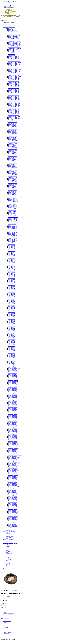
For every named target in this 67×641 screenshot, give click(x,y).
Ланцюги (8, 551)
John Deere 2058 (11, 281)
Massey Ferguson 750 (12, 478)
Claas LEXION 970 (12, 193)
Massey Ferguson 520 (12, 422)
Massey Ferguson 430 (12, 412)
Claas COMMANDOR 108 (14, 35)
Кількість (3, 603)
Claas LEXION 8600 (12, 184)
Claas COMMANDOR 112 (14, 36)
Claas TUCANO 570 (12, 240)
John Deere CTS (11, 362)
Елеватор (8, 563)
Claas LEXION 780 (12, 181)
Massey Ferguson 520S (13, 423)
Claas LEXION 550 (12, 149)
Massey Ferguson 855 (12, 500)
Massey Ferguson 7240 (13, 444)
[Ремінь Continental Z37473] (10, 586)
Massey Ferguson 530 (12, 425)
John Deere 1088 (11, 255)
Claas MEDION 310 (12, 198)
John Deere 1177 (11, 272)
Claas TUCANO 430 (12, 231)
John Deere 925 (11, 314)
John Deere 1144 (11, 259)
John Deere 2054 (11, 279)
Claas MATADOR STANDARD (15, 197)
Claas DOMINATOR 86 (13, 110)
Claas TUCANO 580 (12, 241)
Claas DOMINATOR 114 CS (14, 66)
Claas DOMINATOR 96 (13, 113)
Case (7, 534)
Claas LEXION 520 (12, 143)
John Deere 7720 (11, 309)
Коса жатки (8, 561)
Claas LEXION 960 (12, 192)
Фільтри (7, 550)
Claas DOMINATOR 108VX (14, 62)
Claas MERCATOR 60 (13, 218)
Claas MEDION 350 (12, 204)
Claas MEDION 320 (12, 199)
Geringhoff (8, 541)
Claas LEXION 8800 (12, 186)
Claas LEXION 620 (12, 161)
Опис (4, 588)
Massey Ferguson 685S (13, 439)
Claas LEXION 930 (12, 190)
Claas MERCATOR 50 (13, 217)
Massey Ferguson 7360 (13, 473)
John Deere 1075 (11, 253)
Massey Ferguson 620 (12, 432)
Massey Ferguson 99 (12, 526)
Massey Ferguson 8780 (13, 510)
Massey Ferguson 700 (12, 441)
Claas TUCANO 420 (12, 229)
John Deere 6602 (11, 301)
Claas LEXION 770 (12, 179)
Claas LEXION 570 (12, 152)
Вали (7, 565)
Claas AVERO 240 (12, 30)
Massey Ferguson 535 (12, 428)
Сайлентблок (9, 559)
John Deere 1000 (11, 244)
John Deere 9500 (11, 329)
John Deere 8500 (11, 310)
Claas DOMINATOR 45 (13, 89)
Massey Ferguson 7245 (13, 448)
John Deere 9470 (11, 327)
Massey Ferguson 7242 (13, 445)
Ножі (7, 556)
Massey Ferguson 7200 (13, 442)
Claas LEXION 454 (12, 132)
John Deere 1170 (11, 268)
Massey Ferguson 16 (12, 367)
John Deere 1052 (11, 247)
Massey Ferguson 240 (12, 387)
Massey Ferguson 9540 (13, 514)
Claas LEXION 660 (12, 165)
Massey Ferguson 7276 (13, 466)
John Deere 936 (11, 319)
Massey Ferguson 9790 (13, 523)
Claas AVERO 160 (12, 29)
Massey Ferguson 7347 (13, 472)
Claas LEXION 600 (12, 159)
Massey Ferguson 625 (12, 434)
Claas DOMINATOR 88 (13, 111)
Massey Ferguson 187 (12, 371)
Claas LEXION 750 (12, 174)
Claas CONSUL (11, 52)
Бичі (7, 560)
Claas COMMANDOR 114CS (14, 40)
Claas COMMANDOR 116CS (14, 44)
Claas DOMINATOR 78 (13, 104)
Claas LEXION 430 (12, 129)
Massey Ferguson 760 (12, 482)
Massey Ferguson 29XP (13, 394)
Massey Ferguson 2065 (13, 378)
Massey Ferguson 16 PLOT (14, 368)
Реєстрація (8, 3)
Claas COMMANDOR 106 (14, 34)
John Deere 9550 (11, 335)
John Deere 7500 (11, 307)
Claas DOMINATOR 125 (13, 74)
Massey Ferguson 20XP (13, 381)
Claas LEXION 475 (12, 138)
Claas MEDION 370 (12, 206)
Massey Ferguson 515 (12, 421)
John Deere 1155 (11, 260)
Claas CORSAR (11, 54)
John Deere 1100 (11, 256)
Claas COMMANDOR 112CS (14, 37)
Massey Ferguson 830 (12, 495)
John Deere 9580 (11, 340)
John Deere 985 (11, 356)
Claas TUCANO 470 (12, 235)
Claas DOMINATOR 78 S (13, 106)
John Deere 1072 (11, 252)
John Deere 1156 (11, 261)
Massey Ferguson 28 (12, 391)
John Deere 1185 (11, 273)
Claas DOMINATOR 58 (13, 95)
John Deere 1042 (11, 246)
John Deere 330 (11, 290)
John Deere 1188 (11, 274)
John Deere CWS (12, 363)
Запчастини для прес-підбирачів (10, 543)
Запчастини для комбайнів (9, 27)
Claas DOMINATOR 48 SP (14, 91)
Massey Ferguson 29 (12, 392)
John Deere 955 (11, 334)
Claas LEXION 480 (12, 139)
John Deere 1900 (11, 278)
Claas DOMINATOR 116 (13, 70)
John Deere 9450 (11, 326)
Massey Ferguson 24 (12, 385)
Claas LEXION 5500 (12, 150)
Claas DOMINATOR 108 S (14, 61)
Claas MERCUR (11, 221)
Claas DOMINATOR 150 (13, 79)
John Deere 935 (11, 317)
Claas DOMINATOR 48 (13, 90)
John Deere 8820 (11, 313)
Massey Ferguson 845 (12, 498)
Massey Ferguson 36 (12, 404)
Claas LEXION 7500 (12, 176)
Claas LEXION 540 (12, 146)
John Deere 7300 (11, 306)
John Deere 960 (11, 341)
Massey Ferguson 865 (12, 507)
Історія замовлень (7, 633)
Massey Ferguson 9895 (13, 525)
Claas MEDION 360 (12, 205)
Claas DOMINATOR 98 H (14, 116)
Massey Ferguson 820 (12, 492)
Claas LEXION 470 (12, 137)
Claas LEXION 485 (12, 140)
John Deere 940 (11, 320)
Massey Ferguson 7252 (13, 451)
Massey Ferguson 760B (13, 483)
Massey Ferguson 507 (12, 418)
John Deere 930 (11, 315)
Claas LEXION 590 (12, 157)
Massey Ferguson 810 (12, 490)
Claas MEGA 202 (12, 207)
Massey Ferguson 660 (12, 436)
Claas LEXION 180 (12, 122)
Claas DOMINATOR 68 (13, 98)
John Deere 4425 (11, 296)
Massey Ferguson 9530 (13, 513)
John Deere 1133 (11, 258)
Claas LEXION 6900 (12, 171)
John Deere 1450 (11, 275)
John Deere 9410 (11, 322)
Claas (7, 532)
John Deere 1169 (11, 267)
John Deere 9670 (11, 348)
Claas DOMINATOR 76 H (14, 103)
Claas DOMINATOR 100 (13, 56)
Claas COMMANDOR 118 (14, 45)
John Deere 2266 (11, 289)
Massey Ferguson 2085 (13, 380)
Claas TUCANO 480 (12, 237)
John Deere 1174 (11, 269)
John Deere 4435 (11, 298)
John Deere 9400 (11, 321)
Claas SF (10, 225)
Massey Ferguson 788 (12, 485)
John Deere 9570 (11, 339)
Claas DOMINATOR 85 (13, 109)
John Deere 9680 (11, 350)
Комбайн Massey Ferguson (11, 364)
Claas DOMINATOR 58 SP (14, 96)
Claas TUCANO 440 (12, 232)
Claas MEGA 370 (12, 215)
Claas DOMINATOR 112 (13, 63)
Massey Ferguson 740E (13, 477)
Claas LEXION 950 (12, 191)
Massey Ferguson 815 (12, 491)
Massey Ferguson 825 (12, 493)
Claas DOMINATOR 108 (13, 59)
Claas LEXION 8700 (12, 185)
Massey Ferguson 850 (12, 499)
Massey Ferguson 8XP (13, 511)
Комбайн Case (9, 527)
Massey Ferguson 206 (12, 377)
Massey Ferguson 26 (12, 389)
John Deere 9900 (11, 358)
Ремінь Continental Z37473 (9, 569)
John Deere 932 (11, 316)
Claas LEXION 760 (12, 177)
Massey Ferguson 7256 (13, 453)
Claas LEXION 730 (12, 172)
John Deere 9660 (11, 347)
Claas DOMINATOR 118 (13, 72)
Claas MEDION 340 (12, 203)
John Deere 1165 (11, 265)
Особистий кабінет (7, 632)
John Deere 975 (11, 353)
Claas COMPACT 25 (12, 50)
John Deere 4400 (11, 294)
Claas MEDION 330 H (13, 201)
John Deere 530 (11, 299)
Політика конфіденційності (9, 614)
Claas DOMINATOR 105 (13, 57)
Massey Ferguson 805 (12, 489)
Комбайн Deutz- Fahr (10, 529)
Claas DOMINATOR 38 (13, 88)
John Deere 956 (11, 336)
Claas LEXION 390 (12, 123)
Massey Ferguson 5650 (13, 431)
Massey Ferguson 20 (12, 374)
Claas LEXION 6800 (12, 170)
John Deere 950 (11, 328)
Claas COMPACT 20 (12, 49)
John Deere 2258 (11, 287)
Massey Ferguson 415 (12, 411)
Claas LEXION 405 (12, 124)
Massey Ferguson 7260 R (13, 458)
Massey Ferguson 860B (13, 504)
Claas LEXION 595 (12, 158)
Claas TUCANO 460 (12, 234)
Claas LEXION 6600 (12, 166)
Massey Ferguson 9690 (13, 520)
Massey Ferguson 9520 (13, 512)
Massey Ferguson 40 (12, 408)
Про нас (5, 612)
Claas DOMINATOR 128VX (14, 76)
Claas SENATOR (12, 224)
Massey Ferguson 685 (12, 438)
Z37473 (5, 607)
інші (7, 538)
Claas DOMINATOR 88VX (14, 112)
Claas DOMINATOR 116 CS (14, 71)
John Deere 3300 (11, 292)
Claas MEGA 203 (12, 208)
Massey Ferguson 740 (12, 476)
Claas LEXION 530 (12, 144)
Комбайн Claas (9, 28)
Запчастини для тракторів (9, 531)
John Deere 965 (11, 344)
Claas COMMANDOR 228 (14, 47)
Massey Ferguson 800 (12, 487)
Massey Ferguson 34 (12, 403)
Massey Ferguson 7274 (13, 465)
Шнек (7, 564)
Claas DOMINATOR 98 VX (14, 118)
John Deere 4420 (11, 295)
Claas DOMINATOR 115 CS (14, 69)
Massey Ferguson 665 (12, 437)
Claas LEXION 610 (12, 160)
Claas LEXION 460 (12, 133)
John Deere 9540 (11, 333)
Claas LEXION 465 (12, 135)
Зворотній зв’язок (7, 621)
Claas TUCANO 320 (12, 226)
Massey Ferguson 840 (12, 497)
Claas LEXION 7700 (12, 180)
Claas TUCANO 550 (12, 238)
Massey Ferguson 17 (12, 369)
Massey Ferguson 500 (12, 416)
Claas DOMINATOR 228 (13, 82)
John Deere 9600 (11, 342)
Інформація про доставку (8, 613)
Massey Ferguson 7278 (13, 468)
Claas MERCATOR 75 (13, 220)
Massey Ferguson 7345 (13, 471)
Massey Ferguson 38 (12, 407)
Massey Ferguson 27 (12, 390)
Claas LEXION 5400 (12, 147)
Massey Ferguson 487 (12, 415)
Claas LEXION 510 (12, 142)
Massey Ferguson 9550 (13, 517)
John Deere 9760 (11, 354)
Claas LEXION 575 (12, 153)
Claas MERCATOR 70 (13, 219)
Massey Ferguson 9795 (13, 524)
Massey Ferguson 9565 (13, 519)
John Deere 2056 (11, 280)
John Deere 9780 (11, 355)
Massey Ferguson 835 (12, 496)
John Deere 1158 (11, 264)
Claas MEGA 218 (12, 212)
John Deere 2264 (11, 288)
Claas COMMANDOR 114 (14, 38)
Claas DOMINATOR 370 (13, 86)
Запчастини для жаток (8, 539)
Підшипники (9, 553)
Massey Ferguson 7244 (13, 446)
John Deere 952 (11, 332)
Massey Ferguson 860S (13, 505)
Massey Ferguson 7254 (13, 452)
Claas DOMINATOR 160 (13, 81)
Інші (7, 547)
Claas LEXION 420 (12, 127)
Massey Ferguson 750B (13, 479)
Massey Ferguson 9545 (13, 516)
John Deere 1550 (11, 276)
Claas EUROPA (11, 119)
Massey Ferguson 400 (12, 409)
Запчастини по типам (8, 548)
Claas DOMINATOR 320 (13, 83)
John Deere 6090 (11, 300)
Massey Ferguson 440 (12, 414)
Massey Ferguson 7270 (13, 461)
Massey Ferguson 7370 (13, 475)
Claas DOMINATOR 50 (13, 92)
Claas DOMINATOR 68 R (14, 99)
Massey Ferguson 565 (12, 430)
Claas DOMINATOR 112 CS (14, 64)
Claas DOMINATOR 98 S (13, 117)
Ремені (7, 552)
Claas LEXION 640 (12, 164)
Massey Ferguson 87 (12, 509)
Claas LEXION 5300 (12, 145)
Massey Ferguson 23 (12, 384)
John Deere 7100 (11, 305)
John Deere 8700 (11, 312)
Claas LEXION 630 (12, 163)
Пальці (7, 557)
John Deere (8, 533)
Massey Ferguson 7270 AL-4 (14, 462)
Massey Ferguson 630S (13, 435)
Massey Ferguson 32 (12, 401)
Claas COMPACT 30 (12, 51)
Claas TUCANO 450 (12, 233)
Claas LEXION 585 (12, 156)
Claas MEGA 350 (12, 213)
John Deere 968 (11, 349)
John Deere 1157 (11, 262)
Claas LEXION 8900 (12, 187)
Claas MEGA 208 (12, 211)
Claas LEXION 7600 (12, 178)
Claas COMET (11, 32)
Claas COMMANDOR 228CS (14, 48)
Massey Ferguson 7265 (13, 459)
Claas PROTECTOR (12, 222)
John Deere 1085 (11, 254)
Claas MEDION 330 (12, 200)
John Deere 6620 (11, 302)
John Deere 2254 (11, 285)
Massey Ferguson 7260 (13, 456)
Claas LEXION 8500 (12, 183)
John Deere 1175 (11, 271)
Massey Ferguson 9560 (13, 518)
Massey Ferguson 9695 (13, 521)
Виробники (5, 627)
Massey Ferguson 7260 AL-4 (14, 457)
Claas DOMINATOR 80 (13, 108)
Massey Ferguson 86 (12, 502)
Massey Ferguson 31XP (13, 400)
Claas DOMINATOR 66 (13, 97)
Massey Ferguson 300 (12, 396)
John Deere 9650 (11, 346)
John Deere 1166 (11, 266)
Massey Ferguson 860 (12, 503)
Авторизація (8, 5)
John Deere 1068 (11, 251)
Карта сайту (6, 622)
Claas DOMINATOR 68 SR (14, 101)
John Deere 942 (11, 323)
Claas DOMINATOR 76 (13, 102)
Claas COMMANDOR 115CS (14, 42)
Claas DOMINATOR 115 (13, 68)
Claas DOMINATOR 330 (13, 84)
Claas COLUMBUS (12, 31)
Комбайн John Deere (10, 242)
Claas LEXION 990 (12, 194)
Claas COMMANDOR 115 (14, 41)
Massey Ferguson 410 (12, 410)
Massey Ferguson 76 (12, 480)
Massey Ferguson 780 (12, 484)
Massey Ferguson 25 (12, 388)
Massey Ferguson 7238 (13, 443)
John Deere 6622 (11, 303)
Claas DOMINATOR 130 (13, 77)
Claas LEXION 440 (12, 130)
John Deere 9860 (11, 357)
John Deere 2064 (11, 282)
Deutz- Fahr (8, 537)
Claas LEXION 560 (12, 151)
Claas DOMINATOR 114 (13, 65)
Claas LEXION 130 (12, 120)
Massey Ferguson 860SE (13, 506)
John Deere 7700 (11, 308)
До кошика (3, 605)
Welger (7, 546)
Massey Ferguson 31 (12, 398)
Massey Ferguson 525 (12, 424)
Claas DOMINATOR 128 (13, 75)
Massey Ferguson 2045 (13, 376)
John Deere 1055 (11, 248)
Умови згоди (6, 616)
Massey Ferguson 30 (12, 395)
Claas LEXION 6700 (12, 169)
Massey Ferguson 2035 (13, 375)
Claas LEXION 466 (12, 136)
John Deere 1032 (11, 245)
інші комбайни (9, 530)
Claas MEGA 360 (12, 214)
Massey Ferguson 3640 (13, 405)
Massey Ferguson (9, 536)
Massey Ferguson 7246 (13, 449)
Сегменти (8, 554)
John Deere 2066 (11, 283)
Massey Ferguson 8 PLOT (13, 486)
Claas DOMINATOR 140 (13, 78)
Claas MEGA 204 (12, 210)
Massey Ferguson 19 (12, 373)
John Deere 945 (11, 324)
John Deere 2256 (11, 286)
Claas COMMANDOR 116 (14, 43)
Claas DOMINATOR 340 (13, 85)
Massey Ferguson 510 (12, 419)
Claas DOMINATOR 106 (13, 58)
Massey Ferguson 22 (12, 382)
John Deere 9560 (11, 337)
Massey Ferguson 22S (13, 383)
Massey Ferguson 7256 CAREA (15, 455)
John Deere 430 (11, 293)
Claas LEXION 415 (12, 126)
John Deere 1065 (11, 249)
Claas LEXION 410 (12, 125)
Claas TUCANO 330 (12, 227)
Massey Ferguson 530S (13, 427)
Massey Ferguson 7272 (13, 464)
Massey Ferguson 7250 (13, 450)
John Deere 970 (11, 351)
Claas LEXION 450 (12, 131)
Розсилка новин (6, 636)
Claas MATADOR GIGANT (14, 195)
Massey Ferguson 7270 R (13, 463)
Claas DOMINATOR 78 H (14, 105)
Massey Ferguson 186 (12, 370)
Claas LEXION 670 (12, 167)
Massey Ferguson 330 (12, 402)
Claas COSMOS (11, 55)
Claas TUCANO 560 (12, 239)
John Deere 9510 (11, 330)
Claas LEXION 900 (12, 188)
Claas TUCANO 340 (12, 228)
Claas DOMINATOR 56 (13, 93)
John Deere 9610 (11, 343)
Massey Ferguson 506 (12, 417)
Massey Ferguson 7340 (13, 469)
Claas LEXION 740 (12, 173)
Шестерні (8, 558)
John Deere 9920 (11, 360)
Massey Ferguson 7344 (13, 470)
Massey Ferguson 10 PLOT (14, 366)
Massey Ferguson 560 (12, 429)
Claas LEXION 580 (12, 154)
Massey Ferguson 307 (12, 397)
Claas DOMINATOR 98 (13, 115)
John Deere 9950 (11, 361)
